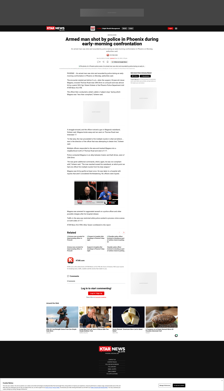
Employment (112, 371)
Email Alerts (112, 369)
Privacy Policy (56, 387)
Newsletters (146, 76)
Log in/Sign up (135, 79)
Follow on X (112, 366)
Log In (170, 28)
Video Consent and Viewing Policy (99, 387)
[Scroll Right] (123, 232)
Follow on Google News (120, 62)
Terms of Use (48, 387)
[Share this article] (103, 62)
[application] (96, 192)
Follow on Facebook (112, 364)
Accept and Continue (179, 385)
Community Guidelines (100, 297)
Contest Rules (112, 362)
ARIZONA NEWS (112, 35)
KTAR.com (80, 260)
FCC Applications (112, 373)
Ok (222, 380)
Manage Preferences (165, 385)
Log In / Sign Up (96, 293)
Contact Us (112, 359)
